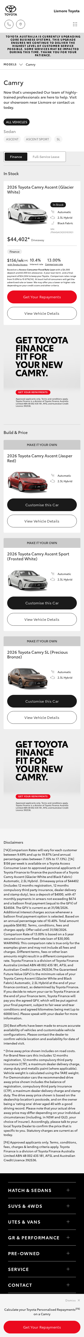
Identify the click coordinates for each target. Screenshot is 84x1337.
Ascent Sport (37, 139)
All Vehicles (16, 122)
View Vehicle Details (41, 313)
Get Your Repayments (42, 296)
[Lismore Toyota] (10, 10)
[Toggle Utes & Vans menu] (68, 1222)
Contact (20, 1285)
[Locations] (20, 24)
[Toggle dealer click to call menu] (8, 24)
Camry (19, 64)
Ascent (12, 139)
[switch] (35, 156)
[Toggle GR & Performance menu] (68, 1237)
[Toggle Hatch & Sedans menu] (68, 1190)
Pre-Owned (24, 1253)
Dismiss (70, 1300)
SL (58, 139)
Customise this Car (42, 504)
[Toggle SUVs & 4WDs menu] (68, 1206)
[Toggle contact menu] (68, 1253)
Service (18, 1269)
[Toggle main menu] (75, 24)
